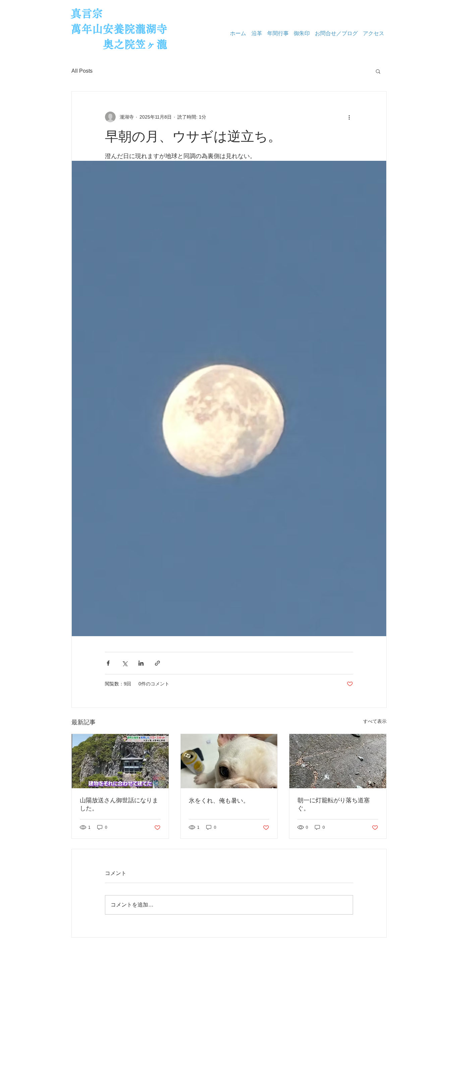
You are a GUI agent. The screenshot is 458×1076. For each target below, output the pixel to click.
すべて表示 (375, 721)
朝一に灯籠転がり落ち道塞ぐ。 (333, 804)
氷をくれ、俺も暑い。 (219, 800)
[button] (378, 71)
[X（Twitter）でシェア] (124, 663)
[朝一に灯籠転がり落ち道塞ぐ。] (337, 761)
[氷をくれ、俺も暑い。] (229, 761)
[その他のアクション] (349, 117)
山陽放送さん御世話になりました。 (119, 804)
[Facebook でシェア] (108, 663)
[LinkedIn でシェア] (141, 663)
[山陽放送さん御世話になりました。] (120, 761)
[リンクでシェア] (157, 663)
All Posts (82, 71)
